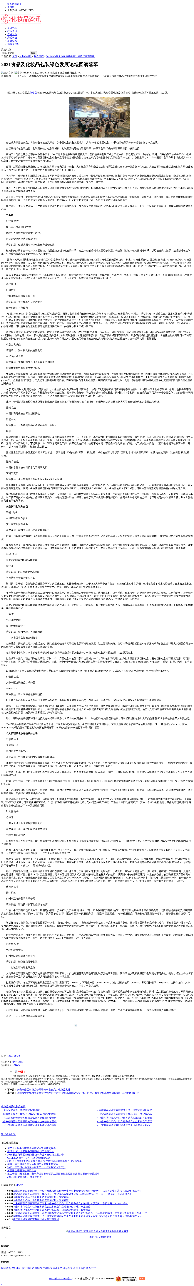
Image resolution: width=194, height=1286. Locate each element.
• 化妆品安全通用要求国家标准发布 (21, 1110)
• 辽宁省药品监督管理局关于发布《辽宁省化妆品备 (124, 1114)
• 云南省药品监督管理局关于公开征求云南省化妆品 (124, 1110)
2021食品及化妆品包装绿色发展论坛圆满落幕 (70, 56)
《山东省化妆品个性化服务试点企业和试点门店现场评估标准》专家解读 (51, 1206)
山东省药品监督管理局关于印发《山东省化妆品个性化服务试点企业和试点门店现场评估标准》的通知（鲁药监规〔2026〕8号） (81, 1213)
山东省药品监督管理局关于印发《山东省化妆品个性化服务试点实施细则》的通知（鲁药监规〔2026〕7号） (70, 1203)
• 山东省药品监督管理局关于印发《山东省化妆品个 (29, 1121)
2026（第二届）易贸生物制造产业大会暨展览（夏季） (36, 1167)
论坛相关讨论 (8, 1134)
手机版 (11, 7)
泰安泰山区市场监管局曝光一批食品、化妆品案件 (43, 1089)
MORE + (20, 1185)
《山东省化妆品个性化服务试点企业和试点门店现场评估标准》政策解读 (51, 1210)
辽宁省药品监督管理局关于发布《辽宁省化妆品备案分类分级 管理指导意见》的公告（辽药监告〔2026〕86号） (72, 1194)
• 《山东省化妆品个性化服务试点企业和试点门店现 (124, 1121)
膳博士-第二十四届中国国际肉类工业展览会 (30, 1151)
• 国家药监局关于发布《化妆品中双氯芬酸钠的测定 (29, 1114)
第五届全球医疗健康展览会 (21, 1170)
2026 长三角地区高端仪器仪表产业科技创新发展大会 (35, 1154)
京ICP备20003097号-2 (60, 1278)
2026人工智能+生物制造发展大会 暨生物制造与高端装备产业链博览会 (44, 1161)
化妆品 (33, 92)
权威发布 (37, 1268)
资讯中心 (16, 1268)
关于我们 (80, 1268)
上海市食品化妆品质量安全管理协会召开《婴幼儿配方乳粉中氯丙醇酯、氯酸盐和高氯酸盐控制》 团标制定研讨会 (78, 1092)
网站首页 (6, 1268)
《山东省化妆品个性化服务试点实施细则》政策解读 (41, 1200)
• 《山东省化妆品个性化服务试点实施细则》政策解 (124, 1117)
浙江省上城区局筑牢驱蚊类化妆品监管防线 (36, 1219)
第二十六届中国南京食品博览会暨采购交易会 (31, 1148)
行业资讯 (27, 1268)
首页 (14, 56)
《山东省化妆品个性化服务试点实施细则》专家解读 (41, 1197)
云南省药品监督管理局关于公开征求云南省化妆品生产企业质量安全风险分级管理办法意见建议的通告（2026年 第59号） (77, 1190)
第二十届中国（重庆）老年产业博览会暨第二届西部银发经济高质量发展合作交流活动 (53, 1173)
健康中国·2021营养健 (100, 1237)
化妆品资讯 (25, 56)
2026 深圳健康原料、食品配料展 (24, 1177)
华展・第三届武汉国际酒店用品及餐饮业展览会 (32, 1164)
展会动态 (39, 56)
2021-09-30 (14, 1056)
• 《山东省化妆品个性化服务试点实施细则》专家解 (29, 1117)
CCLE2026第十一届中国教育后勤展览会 (28, 1158)
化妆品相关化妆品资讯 (13, 1106)
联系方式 (91, 1268)
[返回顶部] (1, 1283)
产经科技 (47, 1268)
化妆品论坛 (69, 1268)
